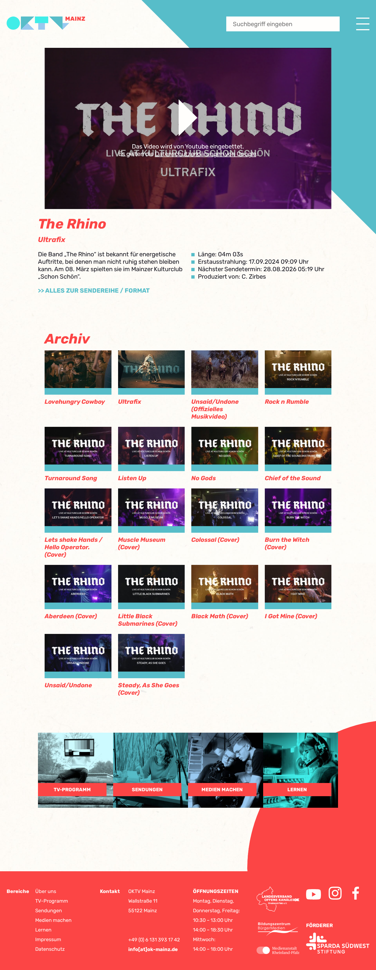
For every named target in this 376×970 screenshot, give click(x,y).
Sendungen (48, 911)
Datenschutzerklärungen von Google (205, 154)
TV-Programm (51, 901)
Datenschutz (50, 949)
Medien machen (53, 920)
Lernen (43, 930)
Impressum (48, 939)
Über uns (45, 891)
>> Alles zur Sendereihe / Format (94, 290)
